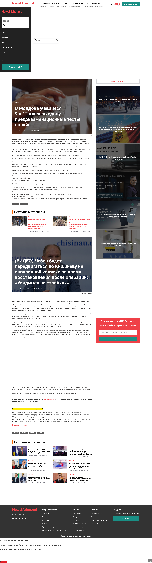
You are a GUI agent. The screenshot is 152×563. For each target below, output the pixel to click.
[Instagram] (19, 518)
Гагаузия (63, 6)
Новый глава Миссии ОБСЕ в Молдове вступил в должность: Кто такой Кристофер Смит (39, 451)
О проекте (45, 513)
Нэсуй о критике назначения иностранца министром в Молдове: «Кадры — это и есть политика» (80, 478)
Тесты (87, 4)
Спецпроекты (77, 4)
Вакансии (45, 523)
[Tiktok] (22, 518)
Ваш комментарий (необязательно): (21, 549)
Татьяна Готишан (34, 231)
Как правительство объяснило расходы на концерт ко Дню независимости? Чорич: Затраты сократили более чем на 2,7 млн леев (80, 452)
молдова (16, 204)
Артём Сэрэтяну (74, 470)
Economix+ (96, 4)
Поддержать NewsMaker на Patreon (54, 530)
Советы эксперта (87, 6)
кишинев (24, 432)
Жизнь (17, 102)
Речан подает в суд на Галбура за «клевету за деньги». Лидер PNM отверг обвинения (39, 478)
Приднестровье (54, 6)
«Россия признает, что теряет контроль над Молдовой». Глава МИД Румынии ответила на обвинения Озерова (38, 466)
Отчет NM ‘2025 (99, 6)
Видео (66, 4)
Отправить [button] (3, 562)
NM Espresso (43, 6)
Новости (46, 4)
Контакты (45, 520)
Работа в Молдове (74, 6)
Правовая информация (50, 527)
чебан (40, 432)
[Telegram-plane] (25, 518)
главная (16, 432)
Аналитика (56, 4)
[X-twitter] (16, 518)
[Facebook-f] (13, 518)
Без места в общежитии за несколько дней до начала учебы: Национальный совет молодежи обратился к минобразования (38, 224)
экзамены (24, 204)
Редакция (45, 517)
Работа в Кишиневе (118, 81)
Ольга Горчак (19, 131)
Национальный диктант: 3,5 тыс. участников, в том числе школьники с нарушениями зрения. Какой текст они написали (80, 224)
